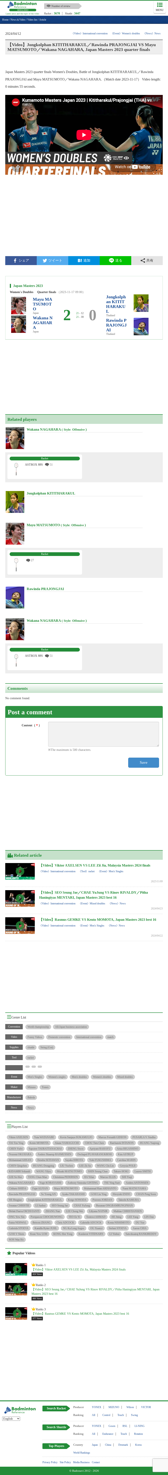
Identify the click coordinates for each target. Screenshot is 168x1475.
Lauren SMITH (143, 1171)
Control (106, 1415)
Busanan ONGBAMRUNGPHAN (114, 1205)
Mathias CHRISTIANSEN (128, 1211)
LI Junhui (40, 1205)
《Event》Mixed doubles (92, 903)
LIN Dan (149, 1216)
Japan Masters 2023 (28, 286)
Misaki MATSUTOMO (69, 1171)
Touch (120, 1415)
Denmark (123, 1444)
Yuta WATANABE (44, 1137)
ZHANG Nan (53, 1211)
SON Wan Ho (16, 1239)
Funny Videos (35, 1037)
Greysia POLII (127, 1165)
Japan (95, 1444)
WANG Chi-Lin (105, 1165)
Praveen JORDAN (102, 1199)
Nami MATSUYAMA (134, 1188)
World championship (38, 1026)
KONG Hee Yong (62, 1234)
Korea (138, 1444)
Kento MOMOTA (39, 1143)
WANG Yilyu (43, 1171)
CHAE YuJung (82, 1205)
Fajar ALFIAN (40, 1188)
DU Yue (140, 1222)
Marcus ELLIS (108, 1177)
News (31, 1107)
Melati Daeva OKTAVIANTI (24, 1211)
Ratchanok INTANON (122, 1143)
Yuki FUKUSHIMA (100, 1160)
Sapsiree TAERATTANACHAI (45, 1148)
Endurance (107, 1433)
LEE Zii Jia (85, 1165)
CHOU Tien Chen (94, 1143)
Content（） (32, 725)
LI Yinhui (114, 1234)
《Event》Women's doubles (125, 33)
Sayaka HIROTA (74, 1160)
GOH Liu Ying (99, 1194)
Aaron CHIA (140, 1228)
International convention (88, 1037)
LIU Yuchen (66, 1165)
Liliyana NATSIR (98, 1211)
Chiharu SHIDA (17, 1188)
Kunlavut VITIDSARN (91, 1234)
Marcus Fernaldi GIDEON (112, 1137)
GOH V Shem (16, 1234)
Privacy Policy (50, 1462)
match (110, 1037)
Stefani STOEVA (118, 1228)
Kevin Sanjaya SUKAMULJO (76, 1137)
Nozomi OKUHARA (20, 1154)
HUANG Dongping (43, 1165)
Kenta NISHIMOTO (119, 1222)
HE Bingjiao (15, 1199)
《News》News (152, 33)
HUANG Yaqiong (149, 1143)
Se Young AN (48, 1194)
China (108, 1444)
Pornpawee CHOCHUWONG (47, 1216)
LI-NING (140, 1426)
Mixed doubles (125, 1076)
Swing (134, 1415)
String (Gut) (46, 1047)
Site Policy (65, 1462)
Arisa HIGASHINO (127, 1148)
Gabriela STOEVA (18, 1228)
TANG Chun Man (37, 1177)
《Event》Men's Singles (110, 871)
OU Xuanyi (96, 1228)
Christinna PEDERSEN (65, 1177)
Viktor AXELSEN (18, 1137)
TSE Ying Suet (112, 1182)
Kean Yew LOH (38, 1234)
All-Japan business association (71, 1026)
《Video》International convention (89, 33)
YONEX (96, 1407)
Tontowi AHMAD (95, 1216)
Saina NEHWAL (17, 1222)
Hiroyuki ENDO (121, 1194)
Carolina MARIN (126, 1160)
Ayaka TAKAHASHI (73, 1194)
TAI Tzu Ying (16, 1143)
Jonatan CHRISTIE (19, 1205)
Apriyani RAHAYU (100, 1148)
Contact (96, 1462)
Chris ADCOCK (65, 1222)
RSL (124, 1426)
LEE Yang (133, 1216)
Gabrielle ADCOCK (91, 1222)
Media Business (81, 1462)
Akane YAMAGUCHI (67, 1143)
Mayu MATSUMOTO (42, 304)
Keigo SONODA (77, 1199)
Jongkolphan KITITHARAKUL (116, 304)
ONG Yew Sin (16, 1216)
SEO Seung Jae (60, 1205)
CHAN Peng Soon (146, 1194)
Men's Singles (35, 1076)
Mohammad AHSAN (20, 1160)
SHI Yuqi (127, 1177)
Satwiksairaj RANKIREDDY (141, 1234)
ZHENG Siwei (75, 1148)
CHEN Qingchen (18, 1165)
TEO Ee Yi (74, 1216)
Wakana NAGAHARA (42, 322)
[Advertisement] (84, 219)
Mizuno (32, 1087)
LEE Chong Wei (74, 1211)
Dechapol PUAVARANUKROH (94, 1154)
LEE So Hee (15, 1177)
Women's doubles (102, 1076)
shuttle (31, 1047)
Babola (31, 1097)
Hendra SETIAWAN (48, 1160)
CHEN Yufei (16, 1148)
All (93, 1415)
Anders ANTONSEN (137, 1182)
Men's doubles (79, 1076)
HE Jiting (116, 1216)
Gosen (111, 1426)
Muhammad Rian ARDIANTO (100, 1188)
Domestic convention (59, 1037)
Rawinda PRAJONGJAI (116, 325)
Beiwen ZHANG (42, 1222)
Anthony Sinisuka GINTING (82, 1182)
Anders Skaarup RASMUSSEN (54, 1154)
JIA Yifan (89, 1177)
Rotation (138, 1433)
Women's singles (57, 1076)
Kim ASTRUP (125, 1154)
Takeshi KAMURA (128, 1199)
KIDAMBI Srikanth (19, 1171)
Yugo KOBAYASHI (50, 1182)
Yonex (45, 1087)
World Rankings (81, 1452)
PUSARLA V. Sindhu (144, 1137)
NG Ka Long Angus (73, 1228)
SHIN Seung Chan (98, 1171)
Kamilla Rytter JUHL (46, 1228)
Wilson (130, 1407)
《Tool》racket (86, 871)
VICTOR (146, 1407)
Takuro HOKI (121, 1171)
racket (31, 1057)
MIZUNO (113, 1407)
